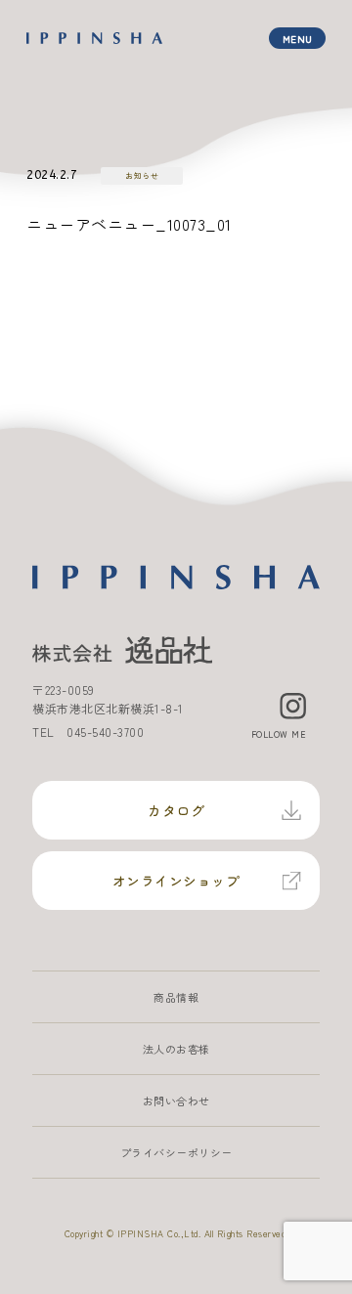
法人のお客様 (176, 1049)
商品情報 (176, 997)
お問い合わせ (176, 1100)
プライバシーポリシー (176, 1152)
